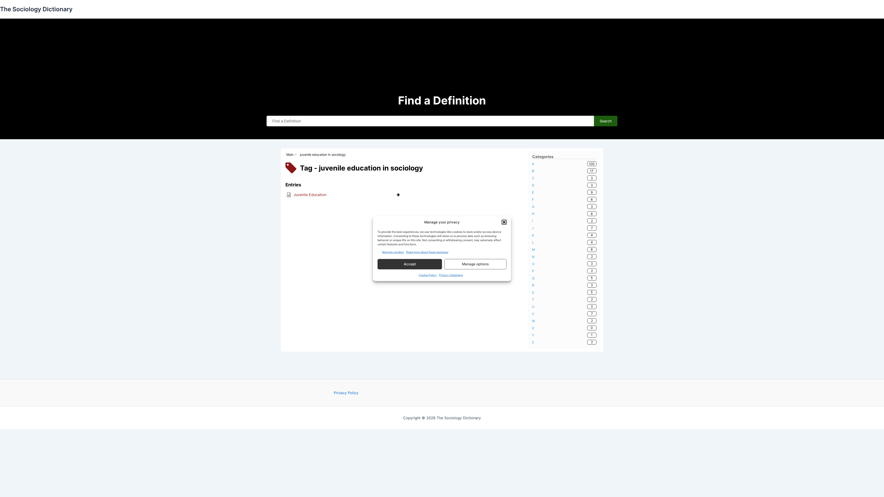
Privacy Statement (451, 275)
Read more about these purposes (427, 252)
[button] (504, 222)
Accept (410, 264)
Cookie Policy (428, 275)
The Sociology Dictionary (36, 9)
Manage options (475, 264)
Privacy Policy (346, 392)
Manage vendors (393, 252)
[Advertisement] (442, 58)
